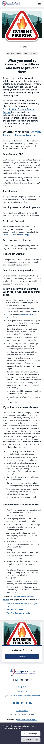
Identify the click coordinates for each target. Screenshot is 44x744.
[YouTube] (17, 703)
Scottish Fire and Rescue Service (18, 110)
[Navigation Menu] (39, 3)
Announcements (30, 53)
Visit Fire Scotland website (18, 613)
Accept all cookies (30, 740)
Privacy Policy (22, 686)
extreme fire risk (22, 650)
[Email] (30, 703)
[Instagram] (13, 703)
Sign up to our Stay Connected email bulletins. (22, 695)
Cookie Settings (22, 710)
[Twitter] (22, 703)
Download (22, 656)
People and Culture (14, 53)
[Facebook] (26, 703)
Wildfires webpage (14, 609)
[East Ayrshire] (22, 672)
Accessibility (22, 691)
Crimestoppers (25, 234)
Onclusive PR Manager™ (27, 719)
